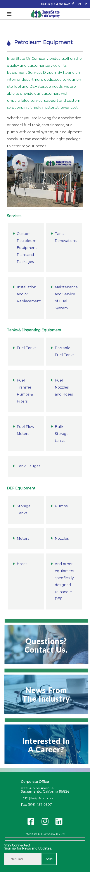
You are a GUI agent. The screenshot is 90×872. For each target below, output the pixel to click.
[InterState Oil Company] (45, 14)
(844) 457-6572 (41, 798)
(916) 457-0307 (40, 804)
